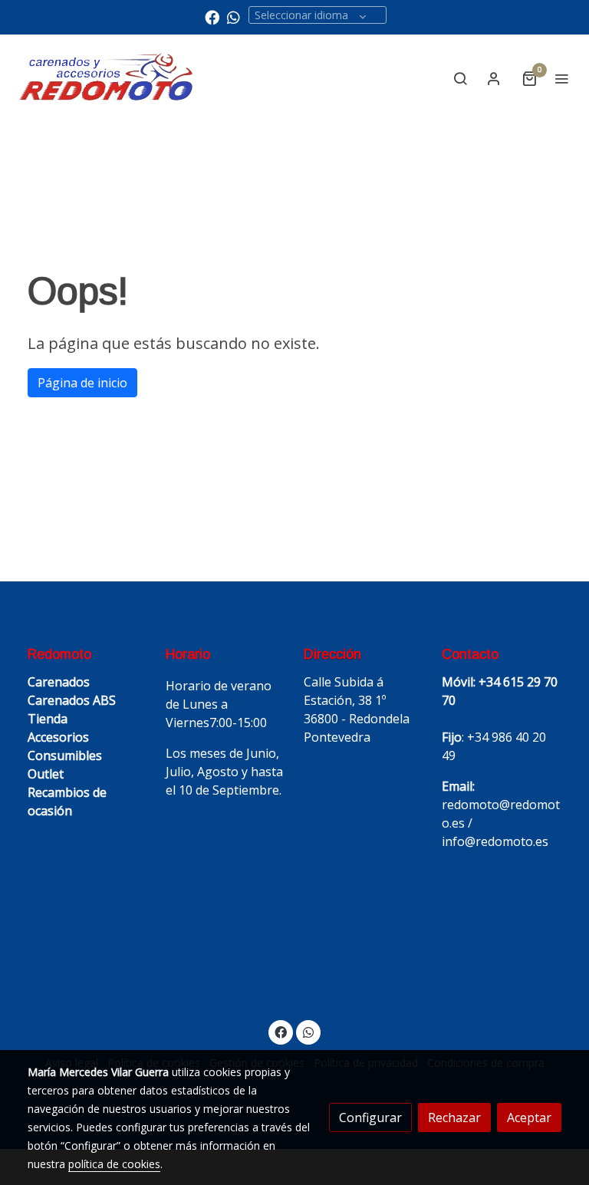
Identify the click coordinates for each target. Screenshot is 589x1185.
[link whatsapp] (233, 16)
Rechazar (454, 1117)
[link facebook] (212, 16)
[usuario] (494, 78)
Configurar (370, 1117)
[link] (107, 78)
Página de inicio (82, 382)
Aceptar (529, 1117)
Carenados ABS (72, 700)
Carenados (59, 681)
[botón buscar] (460, 78)
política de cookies (114, 1164)
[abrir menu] (561, 78)
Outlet (46, 773)
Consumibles (65, 755)
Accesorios (58, 737)
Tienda (47, 718)
